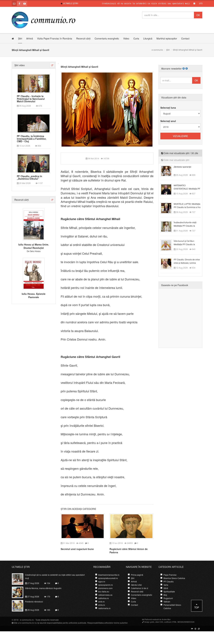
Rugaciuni (168, 598)
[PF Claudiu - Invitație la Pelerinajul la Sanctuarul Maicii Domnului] (33, 83)
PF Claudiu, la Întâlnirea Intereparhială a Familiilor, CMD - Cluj (31, 139)
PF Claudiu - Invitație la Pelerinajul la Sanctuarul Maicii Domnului (31, 99)
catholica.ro (103, 598)
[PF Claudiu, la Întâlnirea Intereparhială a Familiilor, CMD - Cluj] (33, 123)
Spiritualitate (169, 591)
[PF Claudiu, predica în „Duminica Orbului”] (33, 163)
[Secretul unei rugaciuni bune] (82, 526)
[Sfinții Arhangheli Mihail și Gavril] (107, 109)
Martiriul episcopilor (166, 38)
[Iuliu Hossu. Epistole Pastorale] (33, 273)
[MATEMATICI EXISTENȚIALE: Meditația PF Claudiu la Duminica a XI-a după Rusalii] (168, 189)
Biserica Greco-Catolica (174, 578)
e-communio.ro (27, 619)
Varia (166, 584)
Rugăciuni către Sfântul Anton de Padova (129, 550)
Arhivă (29, 38)
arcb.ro (101, 601)
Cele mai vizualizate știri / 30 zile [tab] (180, 153)
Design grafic (149, 622)
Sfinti (166, 588)
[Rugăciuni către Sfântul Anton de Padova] (131, 526)
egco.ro (101, 581)
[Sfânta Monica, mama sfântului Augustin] (19, 592)
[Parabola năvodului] (19, 605)
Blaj (165, 594)
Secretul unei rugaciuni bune (77, 549)
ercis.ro (101, 604)
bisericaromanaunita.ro (108, 574)
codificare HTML (170, 622)
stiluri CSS (159, 622)
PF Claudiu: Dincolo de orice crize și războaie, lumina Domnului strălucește (187, 263)
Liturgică (147, 38)
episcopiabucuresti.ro (108, 578)
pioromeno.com (105, 588)
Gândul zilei (136, 584)
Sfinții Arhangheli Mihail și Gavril (79, 66)
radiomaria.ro (104, 608)
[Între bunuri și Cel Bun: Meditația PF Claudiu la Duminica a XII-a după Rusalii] (168, 244)
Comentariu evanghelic (107, 38)
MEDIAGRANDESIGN (186, 622)
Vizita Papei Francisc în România (54, 38)
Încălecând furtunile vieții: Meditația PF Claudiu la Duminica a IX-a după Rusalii (187, 225)
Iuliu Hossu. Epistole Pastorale (33, 295)
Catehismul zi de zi (139, 588)
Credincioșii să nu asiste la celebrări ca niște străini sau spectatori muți (133, 4)
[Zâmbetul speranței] (168, 170)
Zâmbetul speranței (182, 166)
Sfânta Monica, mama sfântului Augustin (43, 588)
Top (196, 607)
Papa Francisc (170, 574)
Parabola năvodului (34, 601)
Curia (136, 38)
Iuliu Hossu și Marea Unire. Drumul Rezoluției (33, 246)
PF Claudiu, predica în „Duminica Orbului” (29, 177)
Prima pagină (137, 574)
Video (126, 38)
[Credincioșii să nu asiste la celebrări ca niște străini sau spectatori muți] (19, 578)
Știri (20, 38)
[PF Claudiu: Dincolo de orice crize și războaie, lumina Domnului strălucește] (168, 263)
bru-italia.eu (103, 591)
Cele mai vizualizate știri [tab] (176, 160)
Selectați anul (168, 121)
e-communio (157, 49)
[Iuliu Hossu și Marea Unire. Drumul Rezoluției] (33, 224)
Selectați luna (168, 107)
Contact (185, 38)
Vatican (167, 601)
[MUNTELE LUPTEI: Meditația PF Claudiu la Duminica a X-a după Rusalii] (168, 207)
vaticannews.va (105, 594)
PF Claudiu (169, 581)
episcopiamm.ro (105, 584)
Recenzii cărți (83, 38)
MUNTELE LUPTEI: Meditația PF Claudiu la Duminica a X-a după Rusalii (187, 207)
